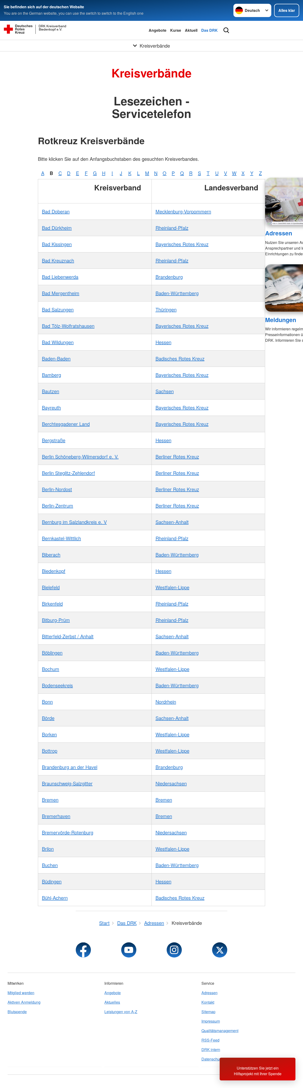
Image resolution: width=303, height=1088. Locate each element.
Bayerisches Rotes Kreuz (182, 244)
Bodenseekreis (57, 685)
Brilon (48, 848)
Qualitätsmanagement (219, 1030)
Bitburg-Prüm (56, 619)
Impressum (210, 1021)
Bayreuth (51, 407)
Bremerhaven (56, 816)
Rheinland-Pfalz (172, 227)
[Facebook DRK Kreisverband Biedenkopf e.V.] (83, 950)
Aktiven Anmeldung (24, 1002)
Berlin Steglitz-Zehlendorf (68, 472)
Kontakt (207, 1002)
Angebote (157, 30)
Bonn (47, 701)
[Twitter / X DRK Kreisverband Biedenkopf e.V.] (219, 950)
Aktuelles (112, 1002)
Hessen (163, 342)
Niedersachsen (171, 783)
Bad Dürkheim (57, 227)
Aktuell (191, 30)
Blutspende (17, 1011)
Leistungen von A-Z (120, 1011)
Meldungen (280, 319)
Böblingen (52, 652)
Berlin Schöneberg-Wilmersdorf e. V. (80, 456)
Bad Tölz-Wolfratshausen (68, 325)
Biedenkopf (53, 570)
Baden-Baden (56, 358)
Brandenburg (169, 276)
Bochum (50, 668)
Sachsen (165, 391)
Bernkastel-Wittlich (61, 538)
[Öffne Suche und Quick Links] (226, 30)
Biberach (51, 554)
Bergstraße (53, 440)
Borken (49, 734)
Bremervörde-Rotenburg (67, 832)
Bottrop (49, 750)
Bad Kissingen (57, 244)
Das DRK (209, 30)
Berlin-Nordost (57, 489)
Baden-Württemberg (177, 293)
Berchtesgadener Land (66, 423)
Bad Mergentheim (60, 293)
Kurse (175, 30)
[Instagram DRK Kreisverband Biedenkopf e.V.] (174, 950)
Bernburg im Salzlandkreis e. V (74, 521)
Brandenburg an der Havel (69, 767)
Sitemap (208, 1011)
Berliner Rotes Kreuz (177, 456)
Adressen (278, 233)
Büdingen (52, 881)
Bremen (50, 799)
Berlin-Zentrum (57, 505)
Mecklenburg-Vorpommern (183, 211)
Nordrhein (166, 701)
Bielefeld (51, 587)
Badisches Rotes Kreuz (180, 358)
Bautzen (50, 391)
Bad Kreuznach (58, 260)
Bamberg (51, 374)
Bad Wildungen (58, 342)
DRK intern (210, 1049)
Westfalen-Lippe (172, 587)
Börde (48, 718)
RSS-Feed (210, 1040)
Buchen (50, 865)
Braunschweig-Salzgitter (67, 783)
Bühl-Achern (55, 897)
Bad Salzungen (58, 309)
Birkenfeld (52, 603)
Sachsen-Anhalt (172, 521)
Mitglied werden (21, 992)
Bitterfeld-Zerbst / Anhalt (68, 636)
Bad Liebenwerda (60, 276)
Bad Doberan (56, 211)
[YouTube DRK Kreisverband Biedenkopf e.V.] (128, 950)
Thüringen (166, 309)
